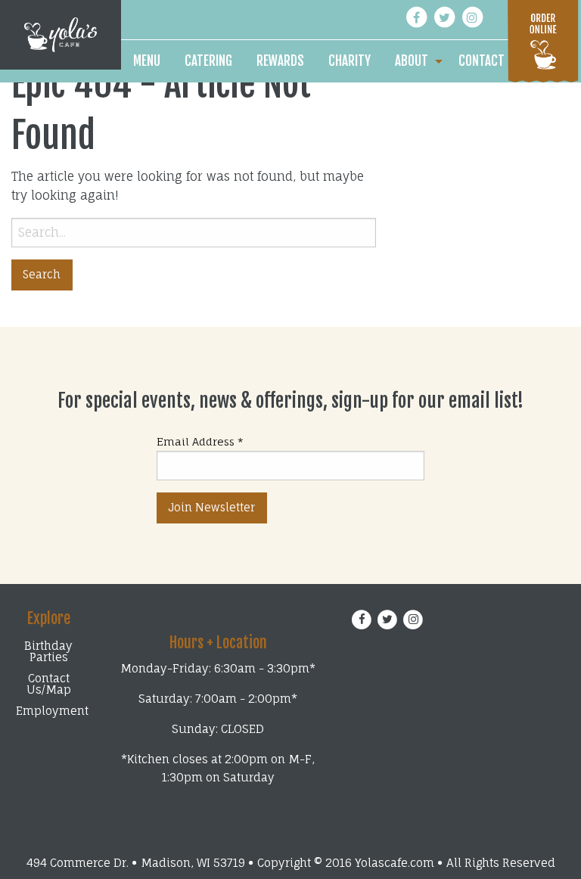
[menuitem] (146, 61)
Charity (349, 61)
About (411, 61)
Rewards (280, 61)
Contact (481, 61)
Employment (50, 711)
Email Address (200, 441)
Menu (146, 61)
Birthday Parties (48, 651)
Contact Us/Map (48, 684)
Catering (208, 61)
